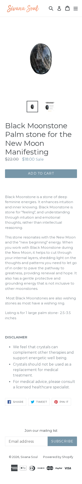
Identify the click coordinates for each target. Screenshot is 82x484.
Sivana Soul (29, 457)
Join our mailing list (41, 431)
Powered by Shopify (58, 457)
